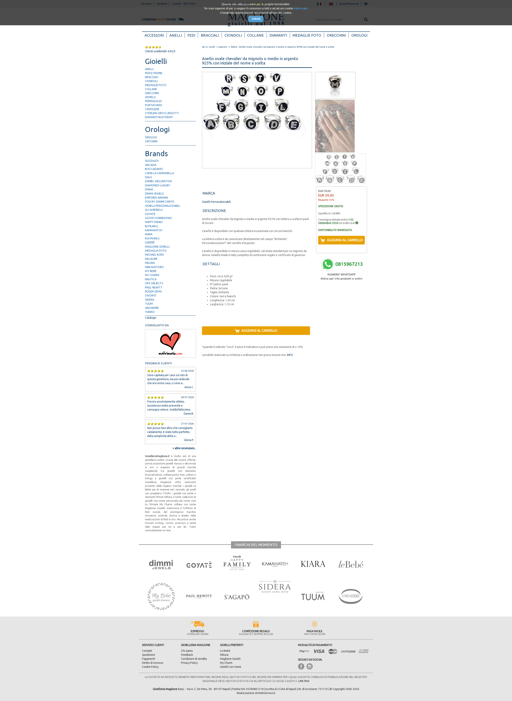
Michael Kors (154, 254)
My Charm (152, 275)
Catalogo (150, 317)
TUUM (149, 303)
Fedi (191, 35)
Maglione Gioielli (157, 246)
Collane (255, 35)
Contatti (147, 650)
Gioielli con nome (230, 666)
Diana (149, 189)
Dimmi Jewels (154, 193)
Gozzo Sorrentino (158, 218)
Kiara (148, 234)
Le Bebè (225, 650)
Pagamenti (148, 658)
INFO (289, 355)
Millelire (151, 258)
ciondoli (151, 81)
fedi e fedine (153, 73)
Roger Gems (153, 291)
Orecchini (336, 35)
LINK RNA (303, 681)
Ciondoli (233, 35)
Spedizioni (148, 654)
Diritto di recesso (152, 662)
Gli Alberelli (154, 209)
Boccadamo (154, 169)
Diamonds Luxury (157, 185)
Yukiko (150, 311)
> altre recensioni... (184, 448)
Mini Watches (154, 267)
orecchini (152, 93)
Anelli (175, 35)
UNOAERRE (152, 307)
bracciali (151, 77)
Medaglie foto (307, 35)
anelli (149, 69)
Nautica (150, 279)
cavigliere (152, 109)
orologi (151, 137)
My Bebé (151, 271)
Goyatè (150, 214)
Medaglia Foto (156, 250)
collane (151, 89)
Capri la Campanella (159, 173)
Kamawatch (153, 230)
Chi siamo (187, 650)
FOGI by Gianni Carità (159, 201)
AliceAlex (152, 160)
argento (222, 47)
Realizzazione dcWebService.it (256, 693)
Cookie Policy (150, 666)
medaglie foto (155, 85)
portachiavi (153, 105)
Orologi (359, 35)
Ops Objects (154, 283)
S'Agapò (150, 295)
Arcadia (150, 165)
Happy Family (154, 222)
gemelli (150, 97)
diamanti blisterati (159, 117)
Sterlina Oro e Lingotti (162, 113)
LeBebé (150, 242)
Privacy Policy (189, 662)
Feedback (187, 654)
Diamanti (278, 35)
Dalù (148, 177)
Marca (209, 193)
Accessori (156, 35)
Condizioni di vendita (194, 658)
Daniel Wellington (158, 181)
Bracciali (210, 35)
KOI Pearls (152, 238)
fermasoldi (153, 101)
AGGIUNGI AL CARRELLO (259, 330)
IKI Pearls (151, 226)
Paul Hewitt (153, 287)
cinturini (151, 141)
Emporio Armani (156, 197)
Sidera (149, 299)
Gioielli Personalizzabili (162, 205)
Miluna (150, 262)
